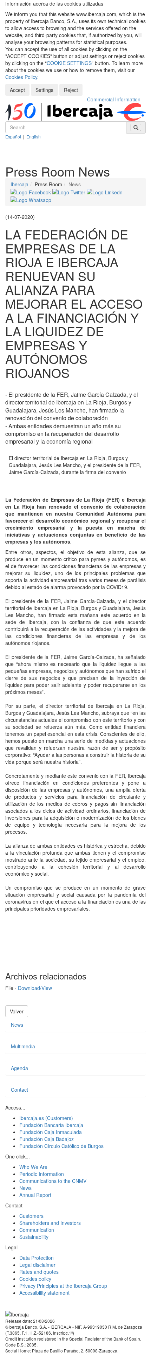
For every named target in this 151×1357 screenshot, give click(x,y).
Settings (44, 89)
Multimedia (23, 1046)
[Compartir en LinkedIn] (105, 191)
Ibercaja (19, 184)
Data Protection (36, 1257)
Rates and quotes (39, 1271)
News (17, 1024)
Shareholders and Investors (50, 1222)
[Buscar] (136, 127)
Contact (19, 1089)
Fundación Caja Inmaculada (50, 1131)
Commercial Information (113, 99)
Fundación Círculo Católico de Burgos (61, 1145)
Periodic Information (41, 1173)
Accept (17, 89)
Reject (71, 89)
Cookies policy (35, 1278)
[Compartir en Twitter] (69, 191)
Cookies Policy (21, 76)
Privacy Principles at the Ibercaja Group (63, 1285)
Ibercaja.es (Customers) (46, 1117)
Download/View (35, 987)
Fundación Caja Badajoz (46, 1138)
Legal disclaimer (37, 1264)
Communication (36, 1229)
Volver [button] (17, 1011)
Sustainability (33, 1236)
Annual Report (35, 1194)
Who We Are (33, 1166)
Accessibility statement (44, 1292)
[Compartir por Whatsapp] (31, 199)
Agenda (19, 1067)
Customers (31, 1215)
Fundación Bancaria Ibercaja (51, 1124)
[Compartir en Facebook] (31, 191)
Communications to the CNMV (52, 1180)
